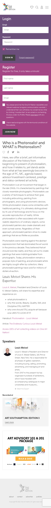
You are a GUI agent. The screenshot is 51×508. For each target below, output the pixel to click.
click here (34, 115)
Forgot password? (26, 58)
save (3, 152)
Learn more (9, 422)
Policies (39, 497)
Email (4, 25)
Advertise (29, 497)
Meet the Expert (23, 389)
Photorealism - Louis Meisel (25, 318)
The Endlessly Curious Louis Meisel (25, 324)
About (11, 497)
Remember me (12, 49)
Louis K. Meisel (9, 287)
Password (6, 37)
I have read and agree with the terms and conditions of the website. (26, 124)
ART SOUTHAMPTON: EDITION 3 (22, 418)
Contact (19, 497)
